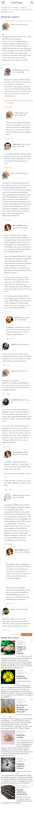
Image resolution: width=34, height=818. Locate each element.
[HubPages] (17, 2)
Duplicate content (20, 736)
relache (17, 317)
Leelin (13, 24)
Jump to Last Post (10, 20)
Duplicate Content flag (21, 677)
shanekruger (17, 144)
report (8, 64)
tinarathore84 (15, 400)
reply (4, 64)
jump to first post (15, 634)
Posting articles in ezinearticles (21, 792)
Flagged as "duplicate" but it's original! (21, 650)
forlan (13, 609)
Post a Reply (27, 634)
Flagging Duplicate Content (20, 766)
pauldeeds (16, 70)
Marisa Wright (17, 225)
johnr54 (13, 344)
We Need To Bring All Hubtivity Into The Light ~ (22, 708)
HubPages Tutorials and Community (21, 643)
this (23, 72)
